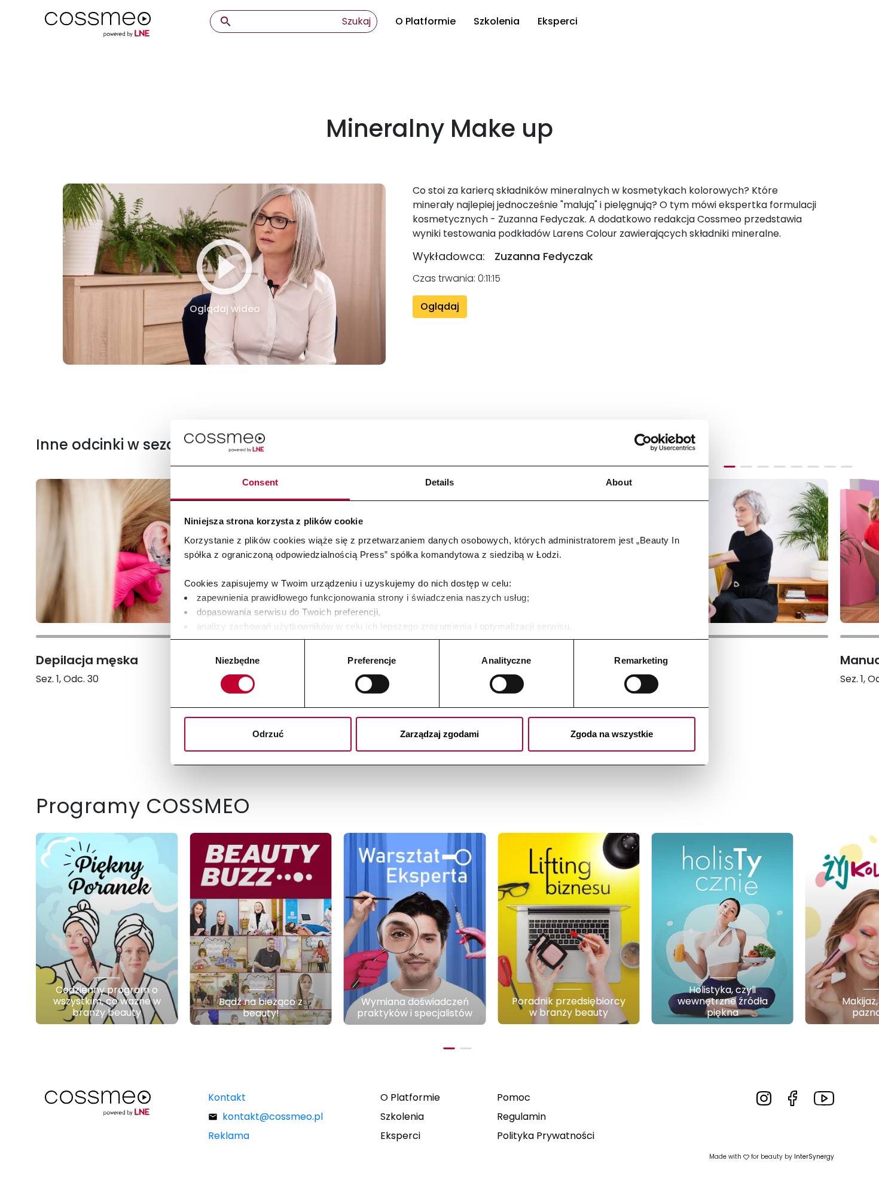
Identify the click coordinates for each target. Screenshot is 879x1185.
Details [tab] (439, 482)
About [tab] (619, 482)
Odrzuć (267, 734)
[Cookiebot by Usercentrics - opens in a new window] (643, 442)
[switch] (372, 684)
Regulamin (521, 1116)
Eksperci (558, 21)
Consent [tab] (260, 482)
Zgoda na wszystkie (611, 734)
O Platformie (425, 21)
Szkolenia (497, 21)
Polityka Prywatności (545, 1136)
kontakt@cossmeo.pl (272, 1116)
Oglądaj (439, 306)
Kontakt (227, 1097)
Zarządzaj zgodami (439, 734)
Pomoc (513, 1097)
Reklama (228, 1136)
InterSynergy (814, 1156)
